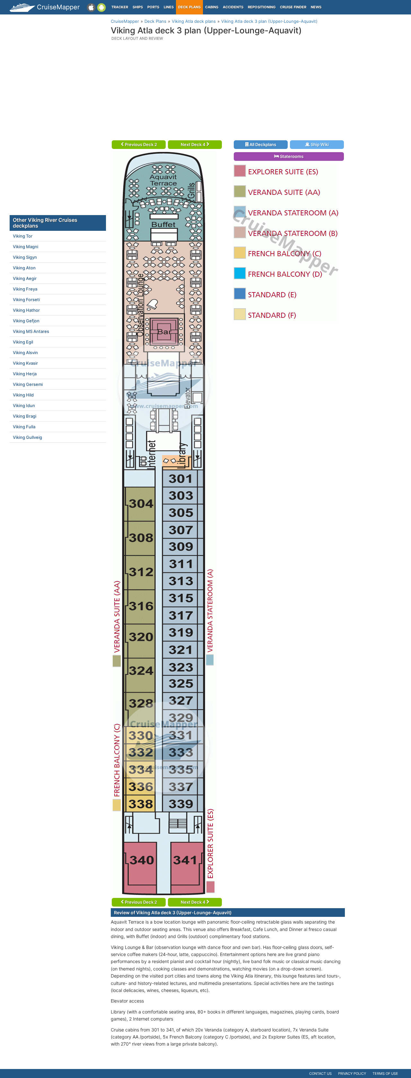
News (316, 7)
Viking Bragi (24, 416)
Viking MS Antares (31, 331)
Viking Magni (25, 246)
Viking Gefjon (26, 320)
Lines (169, 7)
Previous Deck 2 (140, 144)
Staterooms (291, 156)
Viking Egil (23, 341)
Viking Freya (25, 288)
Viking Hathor (26, 310)
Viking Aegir (25, 278)
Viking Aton (24, 267)
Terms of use (385, 1073)
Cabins (211, 7)
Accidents (233, 7)
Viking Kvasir (25, 363)
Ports (153, 7)
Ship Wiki (319, 144)
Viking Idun (24, 405)
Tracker (119, 7)
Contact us (320, 1073)
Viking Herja (25, 373)
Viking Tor (22, 236)
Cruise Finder (293, 7)
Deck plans (189, 7)
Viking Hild (23, 394)
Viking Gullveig (27, 437)
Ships (138, 7)
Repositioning (261, 7)
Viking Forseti (26, 299)
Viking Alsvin (25, 352)
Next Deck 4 (193, 144)
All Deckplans (262, 144)
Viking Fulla (24, 426)
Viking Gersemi (28, 384)
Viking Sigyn (25, 257)
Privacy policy (352, 1073)
